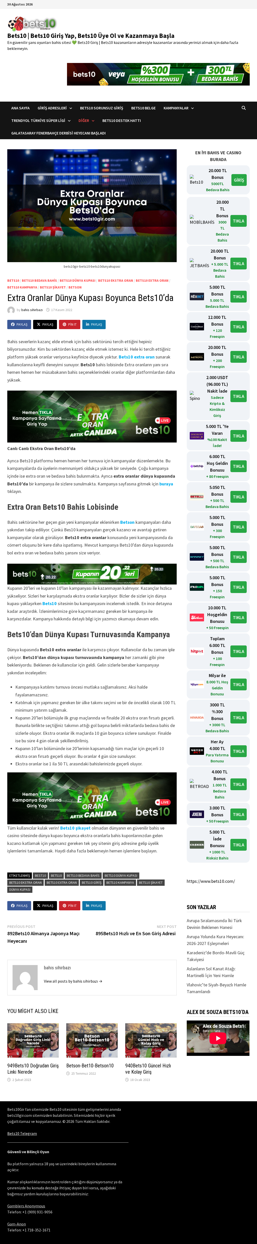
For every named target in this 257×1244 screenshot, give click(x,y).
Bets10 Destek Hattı (121, 120)
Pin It (72, 324)
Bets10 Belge (143, 107)
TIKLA (238, 221)
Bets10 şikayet (75, 828)
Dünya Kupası (19, 889)
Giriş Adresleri (52, 107)
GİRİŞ (239, 180)
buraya (166, 484)
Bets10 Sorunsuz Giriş (101, 107)
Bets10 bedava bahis (39, 280)
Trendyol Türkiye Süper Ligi (38, 120)
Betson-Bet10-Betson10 (90, 1066)
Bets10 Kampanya (22, 287)
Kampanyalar (176, 107)
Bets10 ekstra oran (115, 280)
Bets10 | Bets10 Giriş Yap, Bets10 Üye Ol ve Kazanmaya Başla (90, 36)
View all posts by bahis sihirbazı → (73, 981)
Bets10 (13, 280)
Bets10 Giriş (91, 882)
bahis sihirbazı (32, 310)
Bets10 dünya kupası (77, 280)
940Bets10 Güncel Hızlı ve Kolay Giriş (148, 1069)
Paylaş (22, 324)
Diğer (84, 120)
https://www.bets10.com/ (211, 881)
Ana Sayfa (20, 107)
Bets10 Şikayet (53, 287)
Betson (75, 287)
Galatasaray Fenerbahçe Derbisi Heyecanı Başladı (58, 132)
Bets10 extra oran (152, 280)
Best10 (40, 875)
